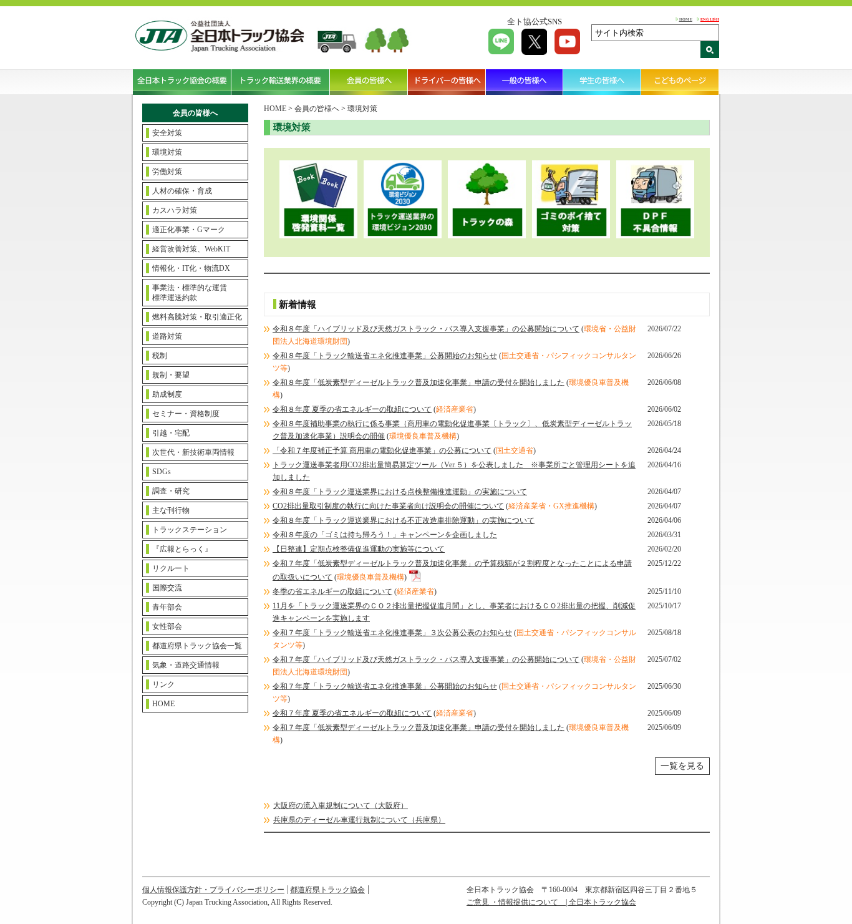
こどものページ (680, 81)
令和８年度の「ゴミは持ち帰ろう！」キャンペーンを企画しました (385, 534)
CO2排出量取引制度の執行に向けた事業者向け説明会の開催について (388, 506)
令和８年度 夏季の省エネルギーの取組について (352, 409)
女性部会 (167, 626)
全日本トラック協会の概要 (182, 81)
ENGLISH (709, 19)
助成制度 (167, 394)
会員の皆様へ (369, 81)
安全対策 (167, 133)
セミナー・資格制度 (186, 413)
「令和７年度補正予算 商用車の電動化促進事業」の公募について (382, 450)
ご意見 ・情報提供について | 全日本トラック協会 (551, 902)
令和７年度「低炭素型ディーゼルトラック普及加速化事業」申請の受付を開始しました (418, 727)
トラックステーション (189, 529)
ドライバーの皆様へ (447, 81)
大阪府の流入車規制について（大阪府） (340, 805)
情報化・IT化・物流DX (191, 268)
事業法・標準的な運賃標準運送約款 (189, 292)
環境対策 (167, 152)
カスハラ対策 (174, 210)
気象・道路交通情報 (186, 665)
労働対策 (167, 171)
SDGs (161, 471)
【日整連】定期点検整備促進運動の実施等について (359, 549)
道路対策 (167, 336)
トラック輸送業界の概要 (280, 81)
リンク (163, 684)
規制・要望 (171, 375)
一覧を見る (682, 766)
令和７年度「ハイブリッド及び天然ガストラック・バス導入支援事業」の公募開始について (426, 659)
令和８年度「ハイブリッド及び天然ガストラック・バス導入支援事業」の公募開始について (426, 328)
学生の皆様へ (602, 81)
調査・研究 (171, 491)
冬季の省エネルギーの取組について (332, 591)
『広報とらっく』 (182, 549)
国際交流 (167, 587)
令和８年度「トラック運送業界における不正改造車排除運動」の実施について (404, 520)
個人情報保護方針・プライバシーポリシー (213, 889)
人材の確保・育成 (182, 191)
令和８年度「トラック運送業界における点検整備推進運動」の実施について (400, 491)
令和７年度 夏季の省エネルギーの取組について (352, 713)
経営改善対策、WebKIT (191, 249)
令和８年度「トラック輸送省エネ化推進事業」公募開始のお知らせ (385, 355)
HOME (685, 19)
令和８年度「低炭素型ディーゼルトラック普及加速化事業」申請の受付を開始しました (418, 382)
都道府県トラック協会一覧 (197, 645)
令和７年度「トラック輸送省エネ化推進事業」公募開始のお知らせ (385, 686)
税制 (159, 355)
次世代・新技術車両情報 (193, 452)
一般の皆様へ (525, 81)
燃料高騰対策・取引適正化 (197, 317)
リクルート (171, 568)
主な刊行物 (171, 510)
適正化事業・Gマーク (188, 229)
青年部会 (167, 607)
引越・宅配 (171, 433)
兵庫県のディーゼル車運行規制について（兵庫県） (359, 819)
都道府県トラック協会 (327, 889)
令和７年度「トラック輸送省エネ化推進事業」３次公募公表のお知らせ (392, 632)
